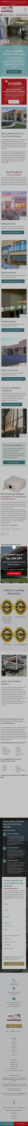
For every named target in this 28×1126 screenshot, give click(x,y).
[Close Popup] (14, 547)
